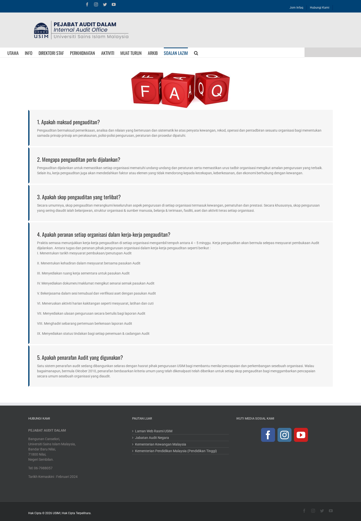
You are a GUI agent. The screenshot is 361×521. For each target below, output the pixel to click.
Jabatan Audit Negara (152, 438)
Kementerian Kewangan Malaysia (160, 444)
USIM (56, 513)
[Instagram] (285, 435)
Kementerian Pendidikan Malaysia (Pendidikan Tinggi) (176, 451)
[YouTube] (301, 435)
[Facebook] (268, 435)
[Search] (196, 52)
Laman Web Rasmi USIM (153, 431)
